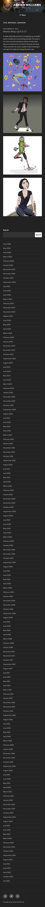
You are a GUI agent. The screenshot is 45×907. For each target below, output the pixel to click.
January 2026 (8, 265)
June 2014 (7, 830)
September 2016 (9, 715)
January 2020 (8, 545)
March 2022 (7, 435)
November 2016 (9, 707)
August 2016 (8, 720)
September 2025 (9, 282)
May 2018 (6, 630)
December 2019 (9, 550)
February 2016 (8, 745)
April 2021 (7, 482)
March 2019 (7, 588)
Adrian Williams (27, 4)
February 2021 (8, 490)
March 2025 (7, 299)
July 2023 (6, 367)
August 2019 (8, 567)
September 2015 (9, 766)
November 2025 (9, 274)
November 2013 (9, 847)
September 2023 (9, 359)
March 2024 (7, 333)
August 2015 (8, 770)
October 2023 (8, 354)
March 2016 (7, 741)
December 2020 (9, 499)
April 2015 (7, 787)
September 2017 (9, 664)
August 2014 (8, 821)
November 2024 (9, 312)
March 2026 (7, 257)
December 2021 (9, 448)
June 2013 (7, 868)
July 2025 (6, 286)
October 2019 (8, 558)
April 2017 (7, 686)
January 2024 (8, 342)
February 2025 (8, 303)
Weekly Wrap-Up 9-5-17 (14, 31)
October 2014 (8, 813)
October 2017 (8, 660)
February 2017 (8, 694)
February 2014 (8, 843)
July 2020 (6, 520)
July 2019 (6, 571)
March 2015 (7, 792)
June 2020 (7, 524)
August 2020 (8, 516)
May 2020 (7, 528)
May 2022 (6, 426)
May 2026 (7, 248)
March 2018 (7, 639)
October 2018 (8, 609)
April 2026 (7, 252)
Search (6, 230)
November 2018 (9, 605)
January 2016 (8, 749)
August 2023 (8, 363)
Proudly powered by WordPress (13, 902)
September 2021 (9, 460)
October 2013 (8, 851)
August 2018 (8, 618)
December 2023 (9, 346)
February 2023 (8, 388)
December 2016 (9, 702)
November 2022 (9, 401)
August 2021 (8, 465)
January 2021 (8, 495)
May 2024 (7, 325)
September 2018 (9, 613)
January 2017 (8, 698)
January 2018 (8, 647)
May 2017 (6, 681)
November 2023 (9, 350)
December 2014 (9, 804)
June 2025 (7, 291)
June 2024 (7, 320)
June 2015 (7, 779)
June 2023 (7, 371)
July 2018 (6, 622)
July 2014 (6, 826)
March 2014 (7, 838)
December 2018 (9, 601)
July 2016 (6, 724)
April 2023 (7, 380)
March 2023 (7, 384)
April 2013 (7, 872)
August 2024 (8, 316)
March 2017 (7, 690)
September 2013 (9, 855)
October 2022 (8, 405)
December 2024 (9, 308)
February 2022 (8, 439)
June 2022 (7, 422)
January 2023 (8, 393)
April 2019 (7, 584)
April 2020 (7, 533)
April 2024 (7, 329)
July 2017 (6, 673)
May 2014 (6, 834)
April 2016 (7, 736)
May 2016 (6, 732)
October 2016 (8, 711)
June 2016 (7, 728)
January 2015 (8, 800)
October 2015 (8, 762)
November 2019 (9, 554)
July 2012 (6, 881)
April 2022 (7, 431)
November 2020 (9, 503)
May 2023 (7, 376)
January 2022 (8, 444)
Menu (24, 15)
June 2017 (7, 677)
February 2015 (8, 796)
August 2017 (8, 669)
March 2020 (7, 537)
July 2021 (6, 469)
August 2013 (8, 860)
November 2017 (9, 656)
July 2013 (6, 864)
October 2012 (8, 877)
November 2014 (9, 809)
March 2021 (7, 486)
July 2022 (6, 418)
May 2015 (6, 783)
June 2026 (7, 244)
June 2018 (7, 626)
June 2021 (7, 473)
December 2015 (9, 753)
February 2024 (8, 337)
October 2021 (8, 456)
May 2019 (6, 579)
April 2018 (7, 635)
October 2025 (8, 278)
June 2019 (7, 575)
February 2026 (8, 261)
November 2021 (9, 452)
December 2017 (9, 652)
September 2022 (9, 410)
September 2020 (9, 511)
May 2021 (6, 477)
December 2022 (9, 397)
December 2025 (9, 269)
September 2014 (9, 817)
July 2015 (6, 775)
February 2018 (8, 643)
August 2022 (8, 414)
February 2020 (8, 541)
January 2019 (8, 596)
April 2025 (7, 295)
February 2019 (8, 592)
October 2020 (8, 507)
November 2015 (9, 758)
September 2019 (9, 562)
